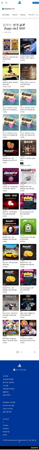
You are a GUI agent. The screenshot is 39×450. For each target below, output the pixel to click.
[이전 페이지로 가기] (4, 352)
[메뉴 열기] (2, 3)
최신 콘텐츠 (5, 15)
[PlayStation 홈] (19, 2)
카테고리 (14, 15)
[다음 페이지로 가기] (34, 352)
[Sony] (34, 449)
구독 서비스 (31, 15)
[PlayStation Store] (9, 8)
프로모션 (22, 15)
